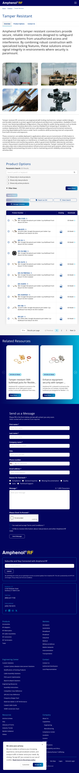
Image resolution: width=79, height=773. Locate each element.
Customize (25, 765)
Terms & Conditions (26, 577)
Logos (60, 761)
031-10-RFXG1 (23, 295)
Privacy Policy (15, 577)
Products (10, 8)
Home (4, 8)
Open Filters (72, 188)
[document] (24, 756)
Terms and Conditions (35, 525)
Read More (13, 395)
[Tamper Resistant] (12, 3)
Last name (13, 433)
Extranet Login (70, 761)
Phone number (15, 460)
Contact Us (31, 24)
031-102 (21, 306)
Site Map (53, 761)
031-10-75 (21, 262)
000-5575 (21, 229)
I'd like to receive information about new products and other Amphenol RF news (37, 530)
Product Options (18, 24)
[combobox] (12, 464)
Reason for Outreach (17, 478)
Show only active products (19, 183)
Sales (14, 484)
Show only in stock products (20, 177)
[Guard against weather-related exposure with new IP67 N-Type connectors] (56, 372)
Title (11, 451)
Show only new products (19, 180)
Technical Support (26, 484)
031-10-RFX (22, 284)
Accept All (38, 765)
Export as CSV (42, 200)
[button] (75, 372)
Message (12, 488)
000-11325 (21, 218)
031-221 (21, 317)
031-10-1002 (22, 251)
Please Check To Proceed (18, 513)
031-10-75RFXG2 (24, 273)
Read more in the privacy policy (24, 760)
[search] (41, 172)
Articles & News (15, 374)
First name (13, 424)
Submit (9, 571)
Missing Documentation (50, 481)
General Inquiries (31, 481)
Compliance (16, 481)
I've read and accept (28, 525)
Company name (15, 442)
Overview (7, 24)
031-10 (20, 240)
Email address (14, 469)
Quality (65, 481)
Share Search (66, 200)
